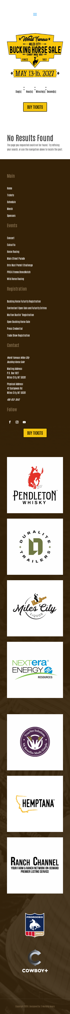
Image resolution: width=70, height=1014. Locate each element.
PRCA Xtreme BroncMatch (19, 272)
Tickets (10, 195)
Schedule (11, 201)
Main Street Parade (16, 258)
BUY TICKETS (35, 106)
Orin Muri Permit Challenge (20, 265)
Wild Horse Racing (15, 278)
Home (9, 188)
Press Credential (15, 328)
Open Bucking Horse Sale (18, 321)
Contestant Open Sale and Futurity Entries (27, 308)
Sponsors (11, 215)
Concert (10, 237)
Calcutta (11, 244)
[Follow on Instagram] (17, 422)
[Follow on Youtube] (24, 422)
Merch (10, 208)
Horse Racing (13, 251)
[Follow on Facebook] (10, 422)
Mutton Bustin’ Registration (20, 314)
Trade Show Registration (18, 335)
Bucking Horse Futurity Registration (24, 301)
